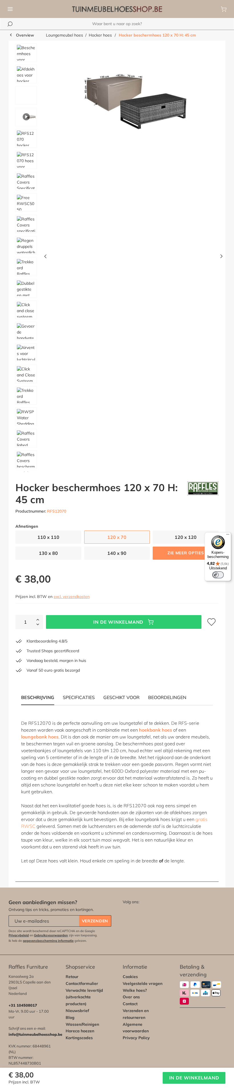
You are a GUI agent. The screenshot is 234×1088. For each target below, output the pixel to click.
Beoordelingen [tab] (167, 697)
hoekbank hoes (155, 730)
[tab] (79, 697)
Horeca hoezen (80, 1030)
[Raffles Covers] (203, 493)
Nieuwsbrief (77, 1010)
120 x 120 (186, 537)
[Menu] (10, 9)
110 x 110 (48, 537)
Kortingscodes (79, 1037)
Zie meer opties (186, 552)
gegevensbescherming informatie (48, 941)
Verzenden (95, 921)
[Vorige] (45, 257)
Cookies (130, 976)
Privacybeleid (19, 935)
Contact (130, 1003)
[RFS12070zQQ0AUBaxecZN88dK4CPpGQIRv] (133, 104)
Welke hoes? (135, 990)
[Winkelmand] (223, 9)
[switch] (218, 574)
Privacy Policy (136, 1037)
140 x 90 (116, 553)
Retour (72, 976)
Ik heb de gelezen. (48, 941)
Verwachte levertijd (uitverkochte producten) (84, 997)
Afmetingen (26, 526)
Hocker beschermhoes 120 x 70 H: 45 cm (157, 35)
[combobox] (117, 24)
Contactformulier (82, 983)
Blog (70, 1017)
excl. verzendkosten (72, 596)
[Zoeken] (10, 24)
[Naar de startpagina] (117, 9)
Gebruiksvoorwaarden (51, 935)
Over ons (131, 996)
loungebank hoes (39, 737)
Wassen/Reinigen (82, 1024)
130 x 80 (48, 553)
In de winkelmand (118, 622)
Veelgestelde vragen (142, 983)
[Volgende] (221, 257)
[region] (117, 257)
